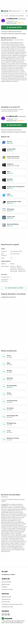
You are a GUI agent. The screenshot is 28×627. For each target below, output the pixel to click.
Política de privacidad (6, 596)
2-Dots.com (5, 496)
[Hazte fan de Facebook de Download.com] (3, 614)
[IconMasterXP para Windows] (3, 21)
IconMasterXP (16, 19)
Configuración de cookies (7, 606)
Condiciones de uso (6, 599)
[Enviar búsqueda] (10, 11)
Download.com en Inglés (7, 589)
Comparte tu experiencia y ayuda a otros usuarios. (13, 33)
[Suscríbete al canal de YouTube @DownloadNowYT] (8, 614)
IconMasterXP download (7, 297)
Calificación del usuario (11, 22)
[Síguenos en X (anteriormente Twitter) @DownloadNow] (6, 614)
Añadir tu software (6, 584)
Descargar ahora (15, 27)
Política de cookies (6, 601)
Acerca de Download (6, 582)
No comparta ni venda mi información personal (12, 604)
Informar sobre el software (15, 288)
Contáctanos (4, 587)
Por (9, 21)
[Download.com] (4, 11)
